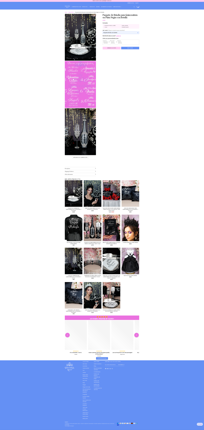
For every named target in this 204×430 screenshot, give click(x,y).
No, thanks (112, 223)
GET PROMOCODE (112, 220)
